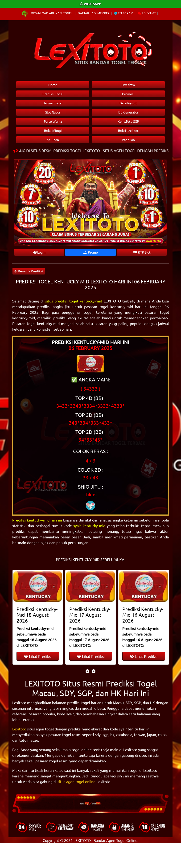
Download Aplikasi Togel (51, 13)
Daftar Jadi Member (94, 13)
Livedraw (128, 84)
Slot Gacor (52, 112)
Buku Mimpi (53, 130)
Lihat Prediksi (40, 656)
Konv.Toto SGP (128, 121)
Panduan (128, 139)
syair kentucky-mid (89, 525)
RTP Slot (144, 252)
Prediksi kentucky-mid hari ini (37, 520)
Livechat (148, 13)
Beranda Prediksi (30, 271)
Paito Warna (53, 121)
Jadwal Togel (52, 103)
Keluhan (53, 139)
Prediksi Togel (52, 94)
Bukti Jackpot (128, 130)
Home (52, 84)
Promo (92, 252)
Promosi (128, 94)
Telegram (125, 13)
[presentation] (87, 671)
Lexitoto (19, 728)
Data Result (128, 103)
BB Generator (128, 112)
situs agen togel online (76, 781)
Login (41, 252)
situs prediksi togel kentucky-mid (73, 300)
